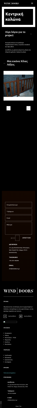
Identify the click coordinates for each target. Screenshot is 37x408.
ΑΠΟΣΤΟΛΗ (26, 238)
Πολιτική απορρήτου (9, 373)
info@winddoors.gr (12, 400)
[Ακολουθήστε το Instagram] (20, 316)
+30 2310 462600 (12, 393)
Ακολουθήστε (12, 316)
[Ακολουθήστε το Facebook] (5, 316)
